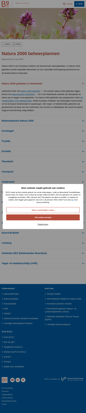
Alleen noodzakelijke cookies (43, 210)
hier (72, 200)
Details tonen (43, 224)
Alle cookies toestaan (43, 217)
